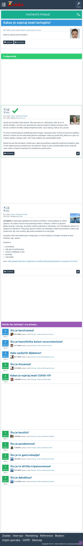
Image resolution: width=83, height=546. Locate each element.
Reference (46, 535)
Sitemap (37, 539)
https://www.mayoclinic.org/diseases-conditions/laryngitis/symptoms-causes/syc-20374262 (43, 261)
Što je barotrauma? (22, 330)
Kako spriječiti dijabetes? (25, 353)
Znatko (20, 216)
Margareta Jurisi (49, 357)
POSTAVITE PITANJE (38, 14)
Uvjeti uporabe (11, 539)
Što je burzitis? (19, 432)
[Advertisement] (41, 82)
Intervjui (18, 535)
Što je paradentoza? (22, 443)
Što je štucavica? (20, 364)
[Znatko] (15, 3)
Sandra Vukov (48, 447)
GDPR (26, 539)
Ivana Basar (47, 379)
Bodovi (59, 535)
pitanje (13, 30)
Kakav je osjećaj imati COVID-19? (30, 375)
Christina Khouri (49, 334)
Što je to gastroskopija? (25, 455)
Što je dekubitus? (21, 477)
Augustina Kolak (22, 214)
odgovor (13, 116)
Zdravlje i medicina (25, 30)
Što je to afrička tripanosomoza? (30, 466)
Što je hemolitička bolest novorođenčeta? (36, 341)
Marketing (31, 535)
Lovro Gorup (37, 30)
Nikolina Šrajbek (22, 116)
